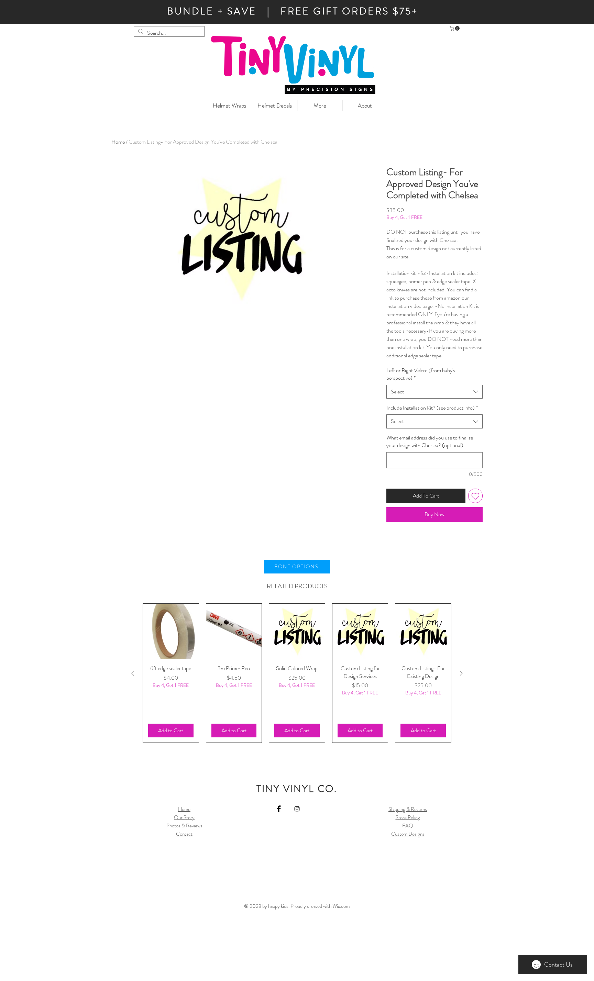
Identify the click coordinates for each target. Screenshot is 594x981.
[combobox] (434, 392)
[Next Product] (461, 673)
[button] (455, 28)
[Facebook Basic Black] (278, 808)
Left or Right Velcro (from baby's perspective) (420, 374)
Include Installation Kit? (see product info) (432, 408)
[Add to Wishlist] (475, 496)
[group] (297, 673)
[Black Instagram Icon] (297, 808)
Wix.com (341, 906)
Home (118, 142)
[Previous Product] (133, 673)
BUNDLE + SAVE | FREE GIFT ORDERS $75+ (292, 11)
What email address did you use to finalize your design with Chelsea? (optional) (429, 441)
